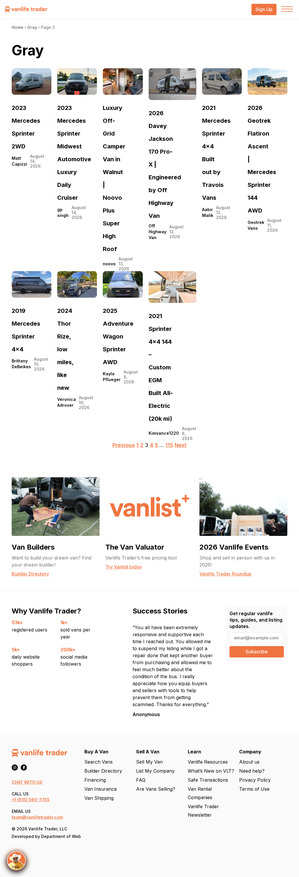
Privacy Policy (255, 780)
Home (17, 27)
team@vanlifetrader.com (37, 817)
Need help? (252, 771)
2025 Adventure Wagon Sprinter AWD (118, 336)
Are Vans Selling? (155, 789)
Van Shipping (99, 798)
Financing (95, 780)
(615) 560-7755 (33, 799)
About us (249, 762)
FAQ (140, 780)
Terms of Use (254, 789)
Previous (123, 445)
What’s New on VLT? (211, 771)
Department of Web (61, 836)
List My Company (155, 771)
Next (181, 445)
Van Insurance (100, 789)
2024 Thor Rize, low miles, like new (65, 349)
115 (169, 445)
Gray (32, 27)
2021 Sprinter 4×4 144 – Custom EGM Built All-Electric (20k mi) (161, 367)
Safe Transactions (208, 780)
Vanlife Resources (208, 762)
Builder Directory (103, 771)
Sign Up (263, 9)
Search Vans (98, 762)
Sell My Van (149, 762)
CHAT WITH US (27, 782)
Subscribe (257, 652)
